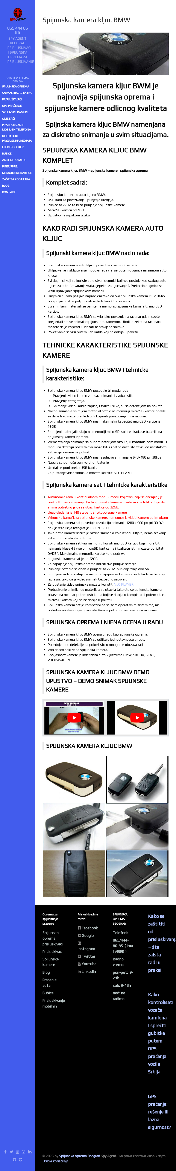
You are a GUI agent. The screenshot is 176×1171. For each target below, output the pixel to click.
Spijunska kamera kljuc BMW (86, 20)
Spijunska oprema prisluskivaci (52, 938)
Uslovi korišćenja (55, 1161)
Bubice (48, 993)
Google (88, 935)
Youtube (89, 964)
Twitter (88, 956)
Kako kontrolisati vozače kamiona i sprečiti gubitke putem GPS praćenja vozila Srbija (160, 1033)
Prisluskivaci (52, 951)
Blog (46, 972)
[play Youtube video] (74, 718)
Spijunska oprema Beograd (79, 1156)
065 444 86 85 (17, 30)
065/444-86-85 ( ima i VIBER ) (123, 946)
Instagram (86, 949)
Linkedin (89, 971)
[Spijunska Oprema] (17, 15)
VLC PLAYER (124, 584)
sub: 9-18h (122, 985)
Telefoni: (120, 933)
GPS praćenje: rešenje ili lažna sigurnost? (159, 1111)
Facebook (90, 928)
